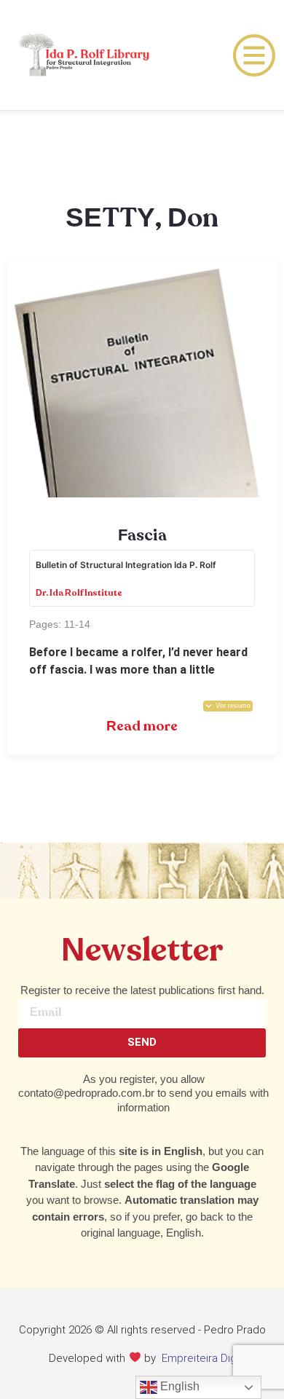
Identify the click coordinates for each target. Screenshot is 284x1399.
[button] (228, 706)
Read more (142, 726)
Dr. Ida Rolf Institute (79, 593)
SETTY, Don (142, 218)
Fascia (142, 536)
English (178, 1386)
